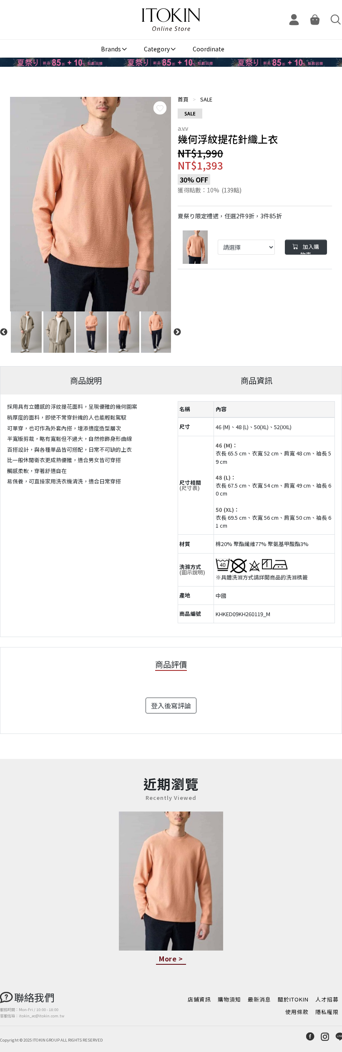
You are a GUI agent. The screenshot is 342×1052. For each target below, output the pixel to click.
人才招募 (327, 999)
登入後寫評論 (171, 705)
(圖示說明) (192, 572)
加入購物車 (309, 249)
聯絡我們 (34, 997)
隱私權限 (327, 1012)
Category (157, 49)
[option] (90, 204)
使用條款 (297, 1012)
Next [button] (177, 332)
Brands (111, 49)
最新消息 (259, 999)
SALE (206, 99)
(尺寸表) (189, 488)
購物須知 (229, 999)
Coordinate (208, 49)
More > (171, 958)
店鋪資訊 (199, 999)
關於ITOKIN (293, 999)
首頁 (183, 99)
